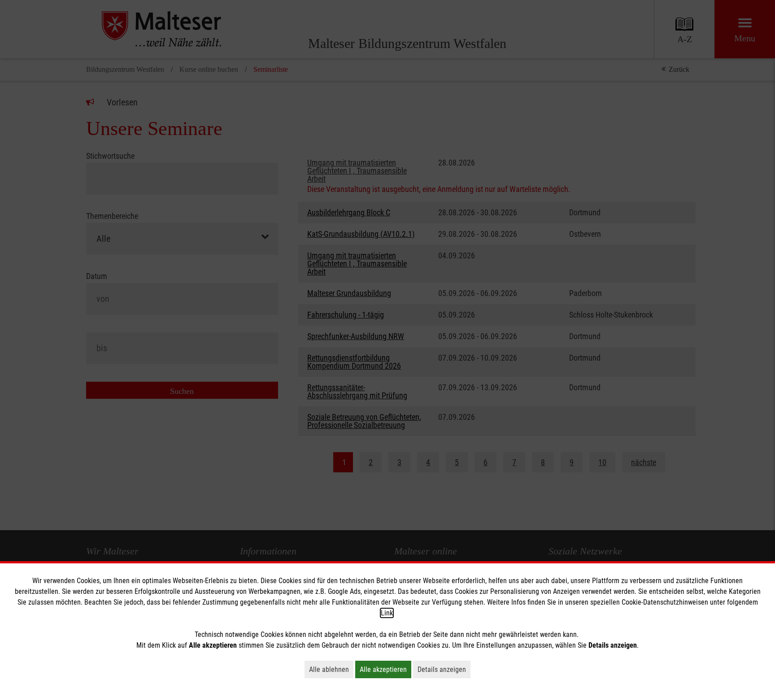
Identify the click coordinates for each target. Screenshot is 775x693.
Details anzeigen (444, 669)
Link (387, 613)
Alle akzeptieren (385, 669)
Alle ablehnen (331, 669)
